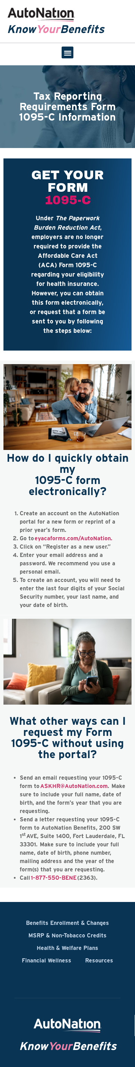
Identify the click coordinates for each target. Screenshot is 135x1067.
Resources (99, 960)
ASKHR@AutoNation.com (73, 786)
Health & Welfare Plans (67, 948)
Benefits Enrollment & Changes (67, 923)
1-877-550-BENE (53, 878)
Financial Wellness (46, 960)
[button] (68, 53)
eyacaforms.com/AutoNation (73, 538)
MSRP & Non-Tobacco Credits (67, 935)
